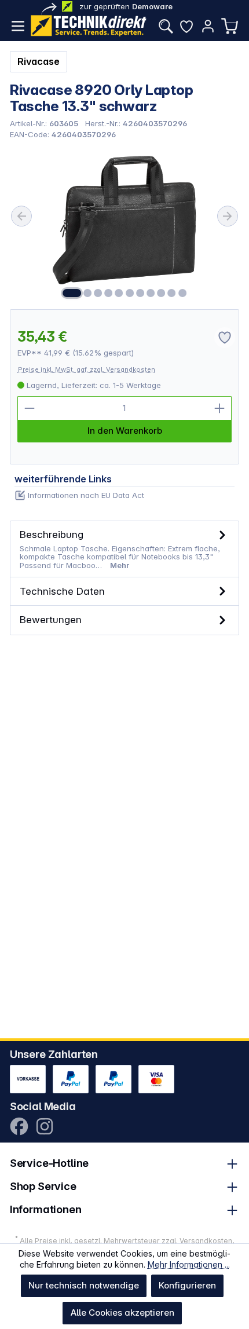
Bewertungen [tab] (51, 619)
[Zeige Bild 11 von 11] (182, 293)
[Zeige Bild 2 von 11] (87, 293)
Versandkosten (206, 1240)
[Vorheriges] (21, 216)
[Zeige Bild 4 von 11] (108, 293)
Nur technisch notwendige (83, 1285)
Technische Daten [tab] (62, 591)
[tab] (124, 549)
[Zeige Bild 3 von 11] (98, 293)
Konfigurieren (187, 1285)
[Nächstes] (228, 216)
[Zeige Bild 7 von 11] (140, 293)
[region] (125, 223)
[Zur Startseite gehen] (89, 25)
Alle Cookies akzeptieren (122, 1312)
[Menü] (18, 26)
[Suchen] (166, 26)
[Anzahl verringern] (29, 408)
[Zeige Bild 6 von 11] (130, 293)
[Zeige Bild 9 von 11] (161, 293)
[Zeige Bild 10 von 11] (171, 293)
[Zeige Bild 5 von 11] (119, 293)
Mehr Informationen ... (189, 1264)
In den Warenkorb (124, 430)
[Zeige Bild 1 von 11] (72, 293)
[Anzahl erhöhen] (219, 408)
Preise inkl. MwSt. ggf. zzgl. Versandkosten (86, 369)
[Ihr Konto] (208, 26)
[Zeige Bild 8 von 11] (151, 293)
